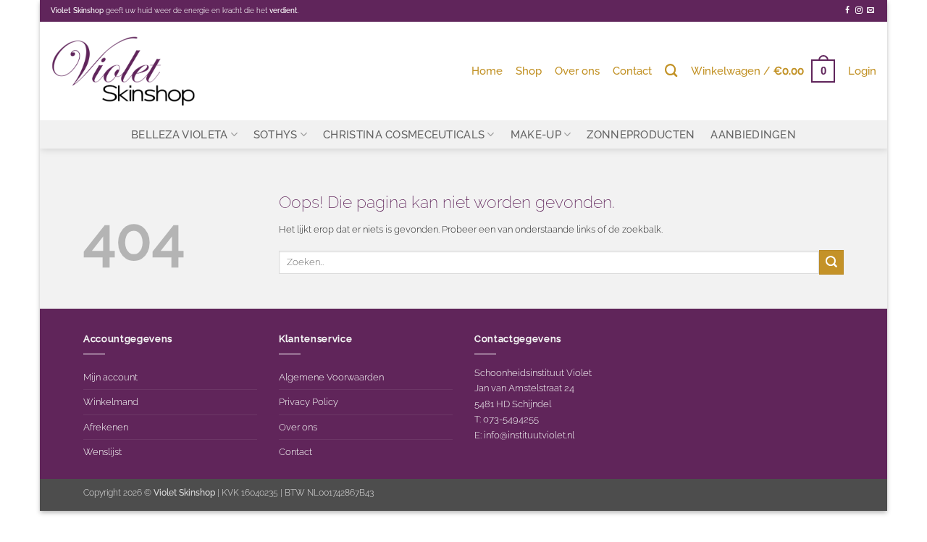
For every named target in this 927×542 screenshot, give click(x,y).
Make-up (536, 134)
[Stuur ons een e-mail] (870, 10)
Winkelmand (110, 401)
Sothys (275, 134)
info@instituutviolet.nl (529, 435)
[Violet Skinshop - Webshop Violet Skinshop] (123, 71)
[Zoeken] (671, 71)
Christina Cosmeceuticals (404, 134)
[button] (763, 71)
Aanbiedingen (753, 134)
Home (487, 70)
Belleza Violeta (179, 134)
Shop (529, 70)
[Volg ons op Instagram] (859, 10)
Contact (632, 70)
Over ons (577, 70)
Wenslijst (102, 451)
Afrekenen (105, 427)
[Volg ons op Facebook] (847, 10)
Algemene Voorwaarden (331, 377)
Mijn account (110, 377)
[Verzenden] (831, 262)
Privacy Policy (308, 401)
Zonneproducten (641, 134)
